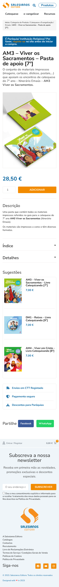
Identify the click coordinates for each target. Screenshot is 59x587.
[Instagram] (53, 566)
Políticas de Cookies (12, 556)
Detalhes (11, 257)
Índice (8, 245)
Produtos (47, 5)
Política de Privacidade (13, 559)
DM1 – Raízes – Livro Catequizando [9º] (38, 319)
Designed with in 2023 (14, 580)
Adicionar (37, 190)
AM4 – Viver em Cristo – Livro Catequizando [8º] (40, 349)
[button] (29, 247)
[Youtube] (46, 566)
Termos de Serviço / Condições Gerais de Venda (26, 552)
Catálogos (7, 539)
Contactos (7, 543)
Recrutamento (9, 546)
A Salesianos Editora (12, 536)
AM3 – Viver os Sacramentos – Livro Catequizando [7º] (38, 282)
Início (7, 22)
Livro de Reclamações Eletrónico (18, 549)
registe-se (19, 41)
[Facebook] (38, 566)
